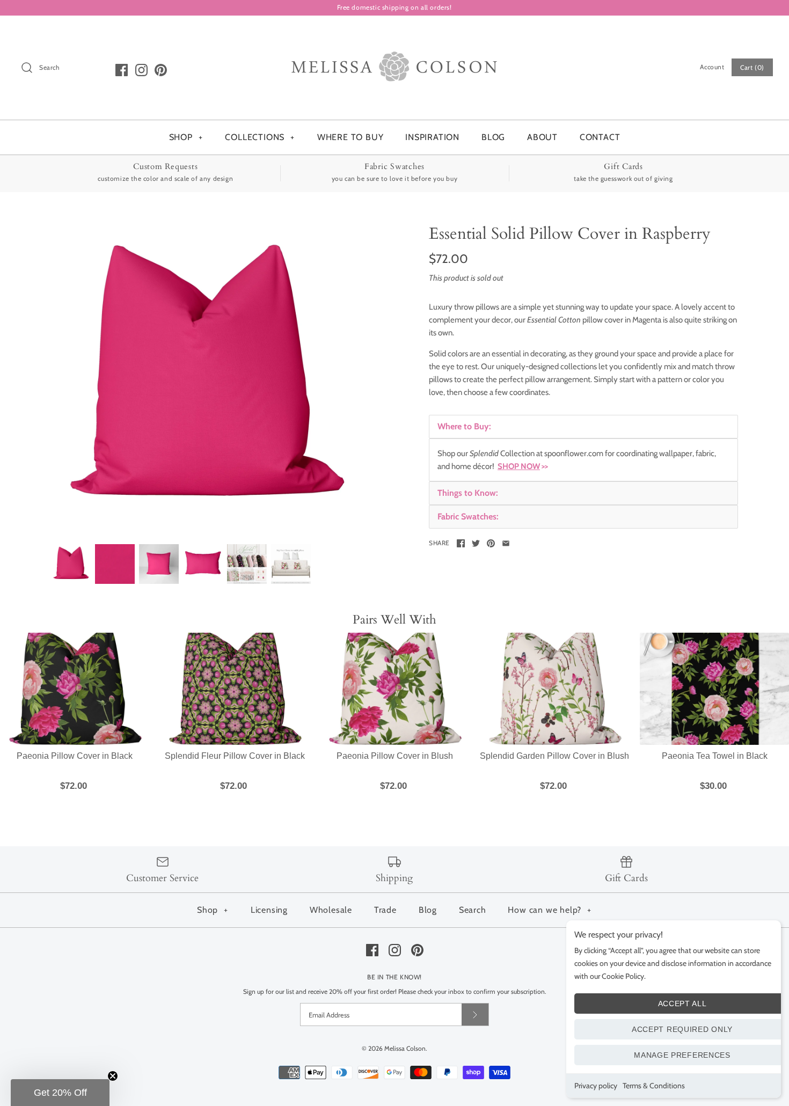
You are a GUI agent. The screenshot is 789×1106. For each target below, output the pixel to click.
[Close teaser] (112, 1076)
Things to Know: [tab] (467, 493)
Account (712, 67)
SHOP (186, 137)
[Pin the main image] (491, 543)
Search (472, 910)
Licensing (269, 910)
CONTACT (600, 137)
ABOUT (542, 137)
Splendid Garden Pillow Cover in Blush (554, 755)
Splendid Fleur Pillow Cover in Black (235, 755)
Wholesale (331, 910)
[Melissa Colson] (394, 33)
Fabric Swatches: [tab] (468, 516)
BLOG (493, 137)
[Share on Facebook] (461, 543)
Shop (212, 910)
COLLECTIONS (260, 137)
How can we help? (549, 910)
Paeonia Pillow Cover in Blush (395, 755)
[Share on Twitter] (476, 543)
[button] (60, 1092)
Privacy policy (595, 1085)
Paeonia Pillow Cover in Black (75, 755)
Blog (428, 910)
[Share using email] (506, 543)
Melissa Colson (405, 1048)
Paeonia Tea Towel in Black (715, 755)
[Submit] (475, 1015)
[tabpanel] (583, 459)
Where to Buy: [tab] (464, 426)
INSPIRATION (432, 137)
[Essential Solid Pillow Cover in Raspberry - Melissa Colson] (247, 564)
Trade (385, 910)
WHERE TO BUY (350, 137)
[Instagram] (141, 70)
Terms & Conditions (654, 1085)
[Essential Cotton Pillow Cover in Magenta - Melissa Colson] (205, 378)
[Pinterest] (161, 70)
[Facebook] (121, 70)
